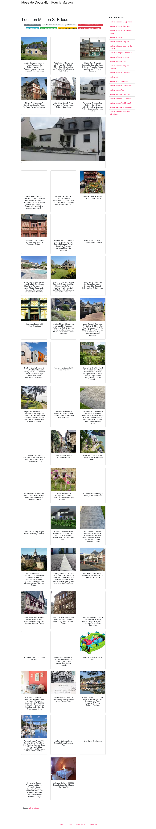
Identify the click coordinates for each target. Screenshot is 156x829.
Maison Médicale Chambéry (120, 94)
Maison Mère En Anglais (119, 81)
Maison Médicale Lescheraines (121, 85)
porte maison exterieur (33, 25)
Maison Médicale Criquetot (119, 41)
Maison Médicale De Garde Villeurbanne (120, 113)
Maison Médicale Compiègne (120, 26)
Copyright (93, 824)
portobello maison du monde (53, 25)
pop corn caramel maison (68, 28)
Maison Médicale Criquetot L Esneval (120, 67)
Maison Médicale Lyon (118, 61)
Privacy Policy (81, 824)
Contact (70, 824)
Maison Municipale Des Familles (121, 53)
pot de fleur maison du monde (89, 28)
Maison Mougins (116, 37)
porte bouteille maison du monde (90, 25)
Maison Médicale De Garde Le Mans (121, 31)
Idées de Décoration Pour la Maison (47, 2)
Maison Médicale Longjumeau (121, 22)
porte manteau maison (49, 28)
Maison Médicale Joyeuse (119, 57)
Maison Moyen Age (117, 90)
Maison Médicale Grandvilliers (121, 107)
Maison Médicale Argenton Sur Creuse (121, 47)
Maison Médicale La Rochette (120, 98)
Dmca (61, 824)
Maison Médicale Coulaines (120, 72)
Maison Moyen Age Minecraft (120, 103)
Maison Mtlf (114, 77)
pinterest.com (34, 808)
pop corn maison (32, 28)
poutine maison (71, 25)
